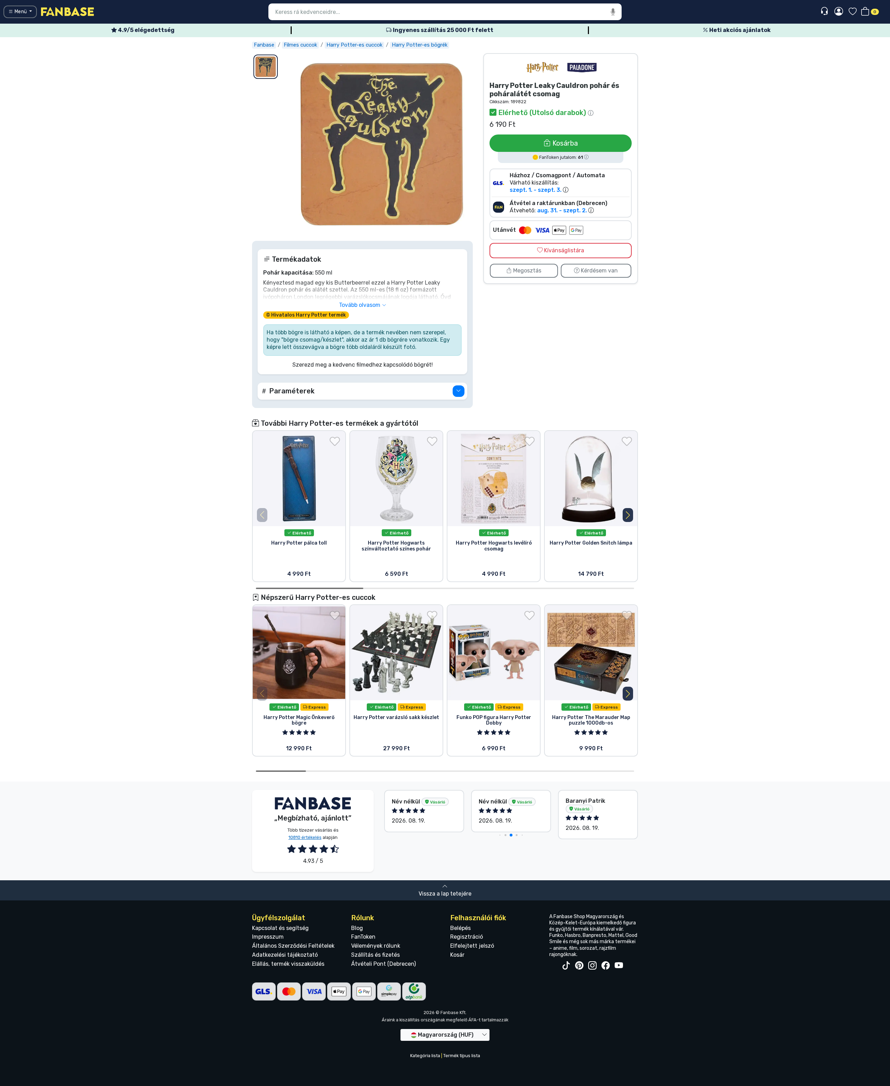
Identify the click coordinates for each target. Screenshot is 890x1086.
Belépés (460, 928)
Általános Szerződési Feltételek (293, 945)
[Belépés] (838, 12)
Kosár (457, 955)
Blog (357, 928)
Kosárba (564, 143)
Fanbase (264, 45)
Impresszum (268, 936)
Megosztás (526, 270)
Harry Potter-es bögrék (419, 45)
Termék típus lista (461, 1055)
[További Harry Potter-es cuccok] (542, 68)
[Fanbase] (67, 11)
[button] (362, 391)
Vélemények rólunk (375, 945)
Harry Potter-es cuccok (354, 45)
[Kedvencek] (853, 12)
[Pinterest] (579, 966)
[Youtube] (619, 966)
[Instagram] (592, 966)
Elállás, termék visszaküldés (288, 964)
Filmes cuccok (300, 45)
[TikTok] (566, 966)
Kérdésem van (599, 270)
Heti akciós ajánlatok (739, 30)
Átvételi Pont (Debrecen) (383, 964)
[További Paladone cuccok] (582, 68)
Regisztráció (466, 936)
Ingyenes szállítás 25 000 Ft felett (442, 30)
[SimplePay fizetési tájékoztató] (389, 991)
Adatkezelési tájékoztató (285, 955)
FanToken (363, 936)
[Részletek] (458, 391)
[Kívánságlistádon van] (334, 441)
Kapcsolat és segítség (280, 928)
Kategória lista (425, 1055)
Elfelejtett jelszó (472, 945)
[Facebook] (605, 966)
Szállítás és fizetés (375, 955)
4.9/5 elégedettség (146, 30)
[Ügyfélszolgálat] (825, 11)
